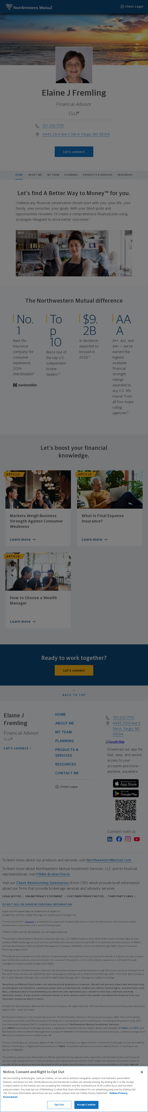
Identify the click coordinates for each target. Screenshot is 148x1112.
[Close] (142, 1072)
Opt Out (59, 1105)
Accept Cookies (86, 1105)
